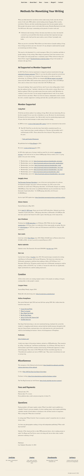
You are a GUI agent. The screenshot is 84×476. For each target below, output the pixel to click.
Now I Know (31, 238)
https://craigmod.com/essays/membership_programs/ (48, 161)
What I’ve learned (25, 311)
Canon (46, 2)
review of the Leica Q (30, 148)
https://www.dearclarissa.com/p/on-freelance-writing (42, 376)
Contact (60, 2)
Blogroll (53, 2)
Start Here (24, 2)
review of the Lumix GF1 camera (37, 124)
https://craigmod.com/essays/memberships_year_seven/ (50, 174)
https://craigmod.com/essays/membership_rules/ (46, 172)
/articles (11, 458)
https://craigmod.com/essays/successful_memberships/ (48, 163)
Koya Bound (33, 143)
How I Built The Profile (27, 313)
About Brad (33, 2)
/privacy (72, 458)
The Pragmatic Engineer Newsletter (27, 182)
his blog (33, 257)
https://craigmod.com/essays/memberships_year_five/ (48, 169)
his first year (50, 248)
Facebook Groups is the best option (40, 59)
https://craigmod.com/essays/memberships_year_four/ (48, 167)
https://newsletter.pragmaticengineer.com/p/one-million (50, 197)
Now (40, 2)
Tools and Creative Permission (30, 139)
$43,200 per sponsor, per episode (53, 78)
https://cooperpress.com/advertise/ (45, 294)
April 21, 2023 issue (26, 210)
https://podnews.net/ (23, 339)
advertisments (24, 227)
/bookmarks (52, 458)
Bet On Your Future (26, 315)
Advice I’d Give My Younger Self (30, 317)
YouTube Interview (26, 319)
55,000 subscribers (31, 223)
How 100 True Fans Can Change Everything (34, 372)
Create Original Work (26, 309)
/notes (31, 458)
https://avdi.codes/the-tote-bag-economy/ (51, 380)
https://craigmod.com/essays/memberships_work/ (48, 165)
